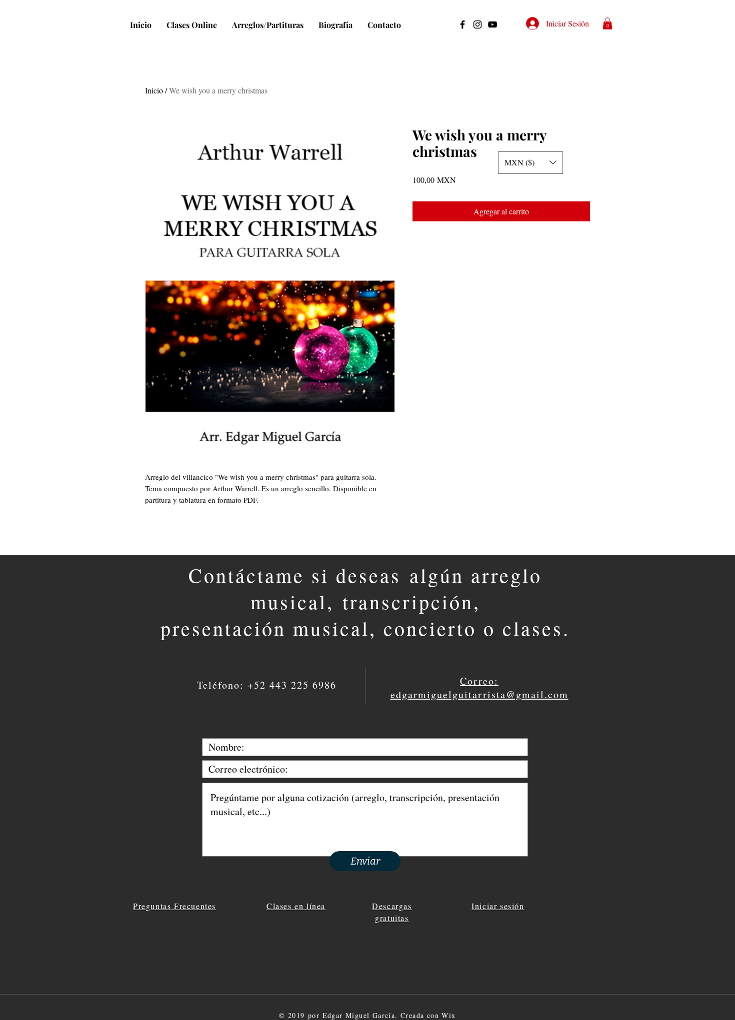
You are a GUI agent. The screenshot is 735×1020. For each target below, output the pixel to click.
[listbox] (530, 162)
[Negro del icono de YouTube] (492, 24)
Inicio (154, 90)
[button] (607, 23)
